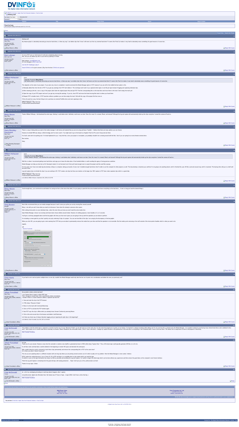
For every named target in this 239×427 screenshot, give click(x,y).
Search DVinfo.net (27, 67)
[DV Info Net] (22, 9)
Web (23, 332)
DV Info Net (14, 13)
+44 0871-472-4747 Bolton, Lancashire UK (177, 392)
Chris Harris (9, 278)
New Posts (117, 404)
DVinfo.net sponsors (58, 67)
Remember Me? (23, 17)
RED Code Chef (37, 62)
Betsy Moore (9, 39)
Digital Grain (111, 404)
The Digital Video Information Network (220, 420)
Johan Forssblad (11, 292)
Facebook (32, 332)
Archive (232, 420)
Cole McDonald (10, 328)
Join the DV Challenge (28, 65)
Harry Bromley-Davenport (10, 131)
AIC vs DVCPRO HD (125, 404)
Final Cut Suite (39, 13)
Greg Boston (9, 205)
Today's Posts (100, 21)
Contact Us (207, 420)
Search (149, 21)
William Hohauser (11, 78)
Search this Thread (229, 33)
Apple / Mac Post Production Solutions (26, 13)
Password (6, 19)
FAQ (57, 21)
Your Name (7, 17)
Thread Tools (220, 33)
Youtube (27, 332)
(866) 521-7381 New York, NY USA (62, 392)
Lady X (37, 65)
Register (24, 21)
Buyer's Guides (201, 21)
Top (236, 420)
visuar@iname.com (35, 60)
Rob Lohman (9, 55)
